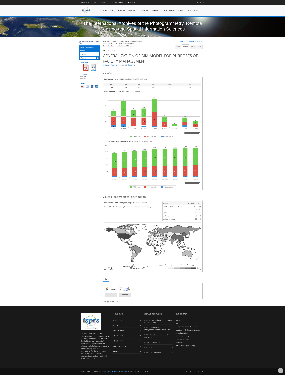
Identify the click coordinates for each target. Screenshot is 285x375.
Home (95, 2)
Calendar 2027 (117, 341)
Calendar (181, 11)
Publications (156, 11)
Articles (182, 41)
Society (112, 11)
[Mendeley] (82, 86)
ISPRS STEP (148, 347)
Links (189, 11)
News (196, 11)
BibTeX (83, 77)
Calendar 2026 (117, 336)
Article (178, 47)
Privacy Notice (112, 371)
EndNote (84, 79)
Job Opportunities (119, 346)
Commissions (132, 11)
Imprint (124, 371)
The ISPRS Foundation (115, 2)
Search (125, 294)
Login (199, 2)
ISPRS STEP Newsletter (152, 353)
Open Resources (169, 11)
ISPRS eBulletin (118, 330)
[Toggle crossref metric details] (111, 289)
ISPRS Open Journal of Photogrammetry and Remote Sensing (158, 328)
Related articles (196, 47)
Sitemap (102, 2)
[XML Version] (93, 67)
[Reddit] (87, 86)
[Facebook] (92, 86)
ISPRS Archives (117, 320)
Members (121, 11)
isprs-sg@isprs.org (188, 345)
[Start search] (98, 58)
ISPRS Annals (117, 325)
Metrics (185, 47)
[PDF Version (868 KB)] (86, 67)
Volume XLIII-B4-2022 (195, 41)
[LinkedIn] (96, 86)
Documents (144, 11)
